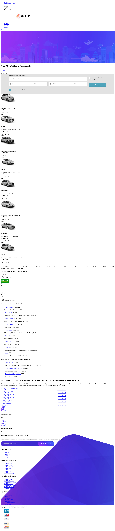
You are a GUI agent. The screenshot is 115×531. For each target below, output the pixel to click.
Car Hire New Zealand (10, 485)
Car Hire (6, 24)
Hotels (5, 27)
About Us (6, 452)
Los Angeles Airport (9, 502)
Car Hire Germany (9, 473)
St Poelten (7, 347)
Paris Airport (7, 501)
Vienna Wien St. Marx (11, 324)
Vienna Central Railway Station (13, 368)
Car (2, 284)
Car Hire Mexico (8, 484)
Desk (2, 287)
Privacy (6, 455)
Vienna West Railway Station (13, 374)
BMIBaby (26, 507)
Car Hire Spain (8, 463)
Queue (2, 299)
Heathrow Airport (8, 499)
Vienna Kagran (9, 341)
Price (2, 290)
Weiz (6, 353)
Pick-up (3, 293)
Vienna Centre (9, 330)
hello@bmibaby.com (9, 3)
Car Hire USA (8, 479)
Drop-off (3, 296)
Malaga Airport (8, 495)
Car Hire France (8, 465)
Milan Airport (7, 498)
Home (5, 22)
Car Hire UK (7, 471)
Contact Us (4, 30)
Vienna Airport (9, 362)
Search (97, 85)
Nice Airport (7, 504)
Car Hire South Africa (10, 482)
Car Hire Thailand (9, 487)
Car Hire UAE (8, 488)
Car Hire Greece (8, 470)
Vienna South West (10, 318)
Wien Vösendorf (9, 307)
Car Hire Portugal (8, 466)
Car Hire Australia (9, 481)
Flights (6, 25)
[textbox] (48, 79)
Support (6, 2)
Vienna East (8, 335)
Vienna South (8, 313)
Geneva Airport (8, 496)
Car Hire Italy (7, 468)
